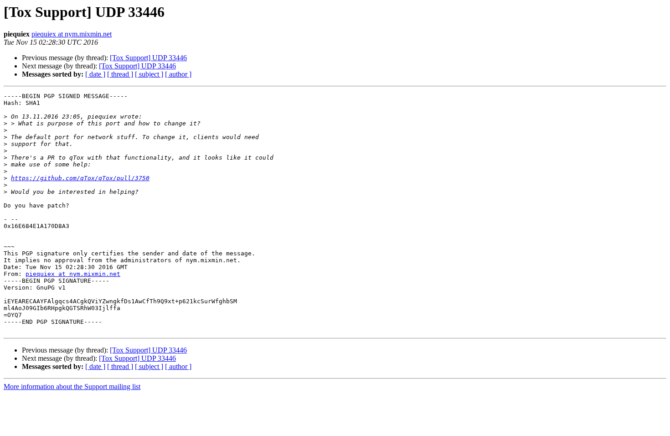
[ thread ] (120, 74)
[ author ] (178, 74)
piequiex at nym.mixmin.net (71, 34)
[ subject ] (149, 74)
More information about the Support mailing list (72, 386)
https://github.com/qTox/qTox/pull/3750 (80, 178)
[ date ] (95, 74)
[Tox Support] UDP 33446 (148, 58)
